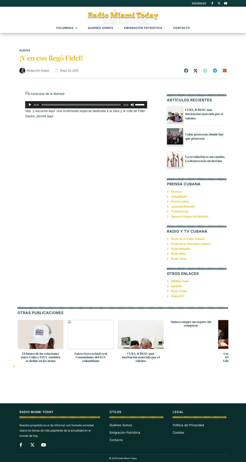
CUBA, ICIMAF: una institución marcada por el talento (204, 113)
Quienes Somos (100, 28)
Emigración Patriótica (143, 28)
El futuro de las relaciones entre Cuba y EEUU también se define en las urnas (40, 357)
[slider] (140, 104)
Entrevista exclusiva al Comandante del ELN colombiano (91, 357)
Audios (24, 50)
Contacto (181, 28)
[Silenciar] (132, 105)
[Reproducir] (30, 105)
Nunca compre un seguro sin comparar (191, 323)
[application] (86, 104)
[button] (186, 71)
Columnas (64, 28)
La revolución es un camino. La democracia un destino (205, 158)
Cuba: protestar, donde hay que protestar (204, 136)
